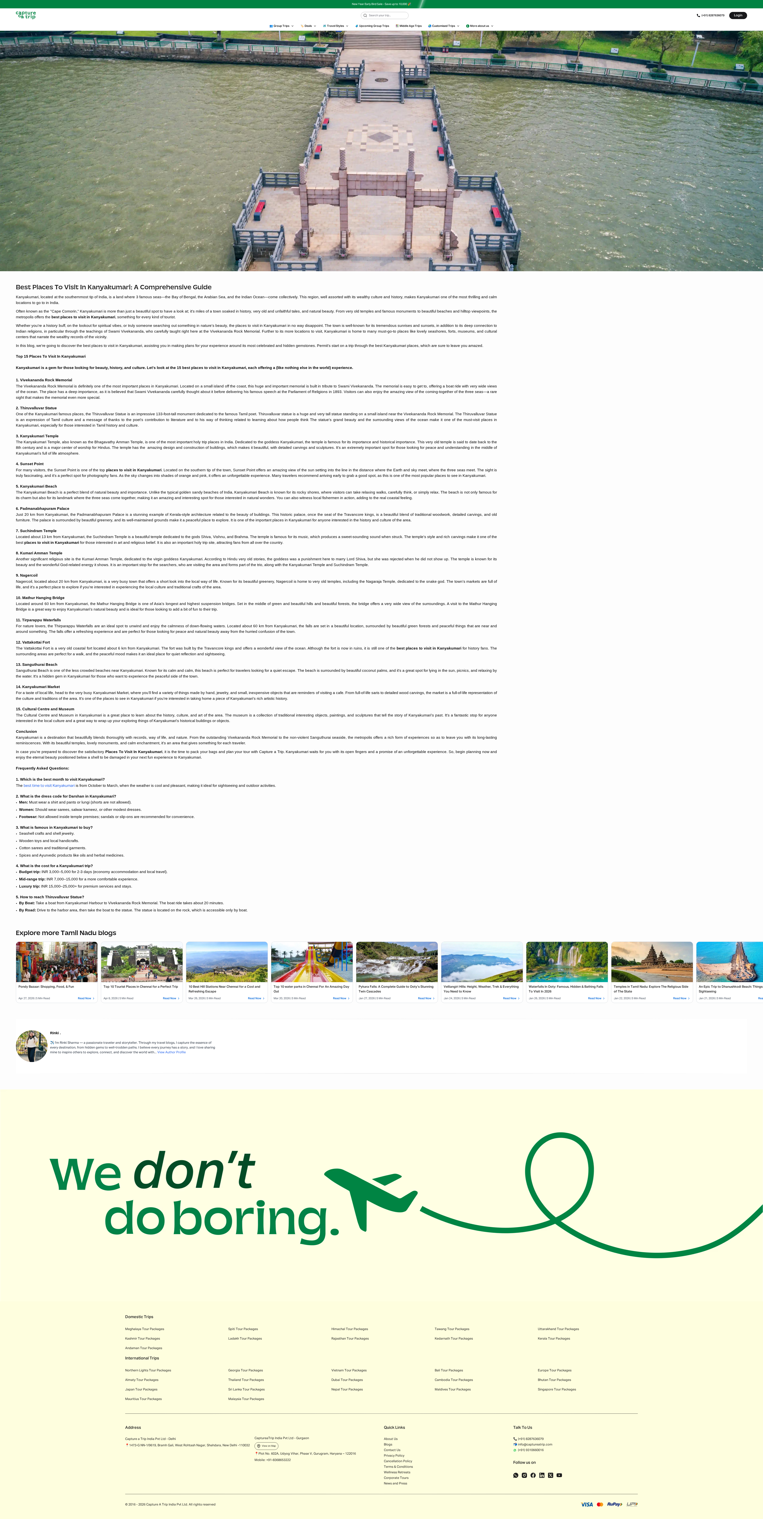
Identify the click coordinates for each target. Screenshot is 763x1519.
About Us (391, 1439)
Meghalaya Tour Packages (144, 1329)
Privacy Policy (394, 1455)
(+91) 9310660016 (531, 1450)
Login (738, 15)
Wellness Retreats (397, 1472)
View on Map (269, 1446)
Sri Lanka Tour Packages (246, 1389)
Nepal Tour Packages (347, 1389)
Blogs (388, 1444)
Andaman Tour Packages (143, 1348)
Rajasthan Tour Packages (350, 1338)
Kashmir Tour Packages (142, 1338)
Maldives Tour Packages (453, 1389)
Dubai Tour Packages (347, 1380)
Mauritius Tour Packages (143, 1399)
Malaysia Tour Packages (246, 1399)
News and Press (395, 1483)
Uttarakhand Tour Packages (558, 1329)
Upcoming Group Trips (372, 26)
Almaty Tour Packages (141, 1380)
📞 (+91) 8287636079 (528, 1439)
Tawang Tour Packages (452, 1329)
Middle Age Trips (408, 26)
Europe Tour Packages (554, 1370)
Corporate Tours (396, 1478)
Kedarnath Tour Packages (454, 1338)
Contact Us (392, 1450)
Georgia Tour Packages (245, 1370)
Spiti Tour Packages (243, 1329)
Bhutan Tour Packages (554, 1380)
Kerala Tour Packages (554, 1338)
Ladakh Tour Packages (245, 1338)
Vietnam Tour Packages (349, 1370)
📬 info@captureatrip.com (532, 1444)
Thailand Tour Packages (246, 1380)
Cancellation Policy (398, 1461)
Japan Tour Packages (141, 1389)
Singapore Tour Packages (557, 1389)
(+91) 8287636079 (713, 15)
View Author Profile (171, 1052)
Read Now (84, 998)
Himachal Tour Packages (349, 1329)
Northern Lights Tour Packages (148, 1370)
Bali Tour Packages (449, 1370)
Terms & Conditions (398, 1467)
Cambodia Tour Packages (454, 1380)
